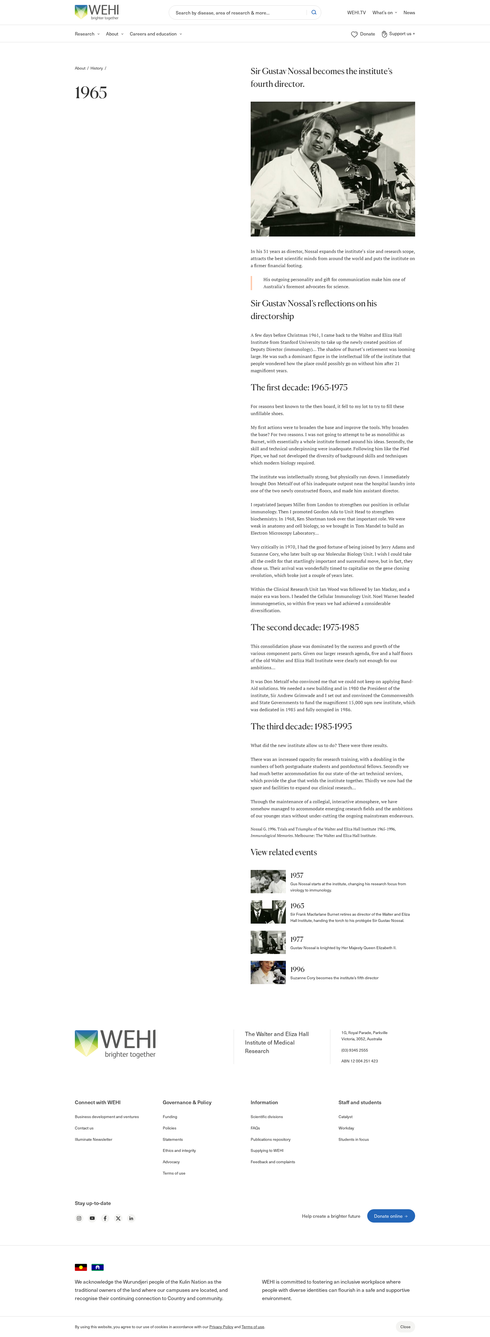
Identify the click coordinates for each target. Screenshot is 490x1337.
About (80, 68)
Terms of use (253, 1327)
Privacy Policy (221, 1327)
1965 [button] (297, 906)
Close (405, 1327)
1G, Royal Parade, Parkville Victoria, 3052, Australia (364, 1036)
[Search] (313, 12)
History (96, 68)
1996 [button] (297, 969)
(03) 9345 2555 (354, 1050)
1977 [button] (296, 939)
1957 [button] (296, 875)
